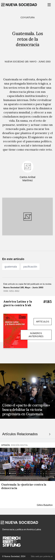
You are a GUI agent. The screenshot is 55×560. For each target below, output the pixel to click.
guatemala (11, 266)
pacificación (30, 266)
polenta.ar (48, 556)
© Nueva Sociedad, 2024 (13, 556)
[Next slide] (49, 434)
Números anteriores (36, 335)
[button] (49, 4)
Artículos (42, 321)
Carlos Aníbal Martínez (27, 179)
